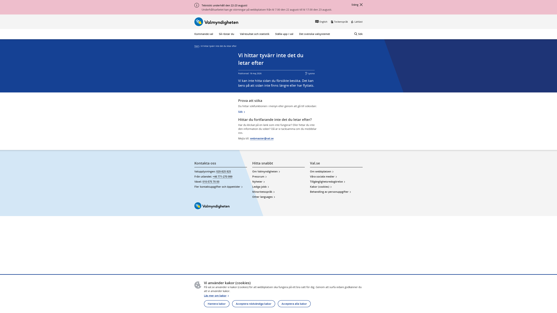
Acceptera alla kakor (294, 303)
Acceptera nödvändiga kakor (253, 303)
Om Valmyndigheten (265, 171)
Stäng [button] (354, 4)
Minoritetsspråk (262, 191)
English (323, 21)
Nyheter (257, 181)
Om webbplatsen (320, 171)
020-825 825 (223, 171)
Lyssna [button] (311, 73)
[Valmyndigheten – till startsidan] (216, 21)
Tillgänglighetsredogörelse (326, 181)
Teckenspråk (341, 21)
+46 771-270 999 (222, 176)
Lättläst (359, 21)
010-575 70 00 (210, 181)
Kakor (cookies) (319, 186)
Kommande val (203, 34)
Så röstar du (226, 34)
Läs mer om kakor (215, 295)
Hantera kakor (217, 303)
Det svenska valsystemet (314, 34)
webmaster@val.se (262, 138)
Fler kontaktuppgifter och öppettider (217, 186)
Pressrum (258, 176)
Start (196, 46)
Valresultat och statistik (254, 34)
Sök (358, 32)
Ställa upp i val (284, 34)
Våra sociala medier (322, 176)
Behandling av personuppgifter (329, 191)
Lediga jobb (259, 186)
